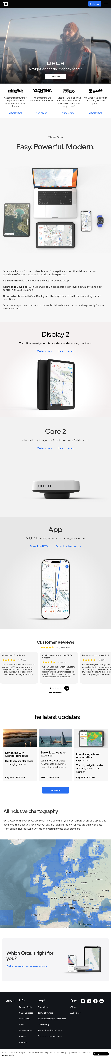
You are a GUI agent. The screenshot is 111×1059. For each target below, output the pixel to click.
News (21, 1024)
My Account (24, 1019)
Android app (75, 1013)
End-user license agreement (50, 1036)
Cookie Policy (43, 1024)
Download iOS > (39, 546)
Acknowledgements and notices (52, 1019)
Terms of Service (45, 1013)
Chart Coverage (26, 1013)
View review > (15, 113)
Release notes (25, 1030)
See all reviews (55, 692)
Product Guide (25, 1007)
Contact (23, 1042)
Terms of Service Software (50, 1030)
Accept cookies (100, 1054)
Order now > (44, 351)
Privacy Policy (43, 1007)
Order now (94, 4)
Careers (22, 1036)
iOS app (73, 1007)
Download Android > (68, 546)
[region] (55, 883)
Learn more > (66, 351)
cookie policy (8, 1055)
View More (55, 790)
